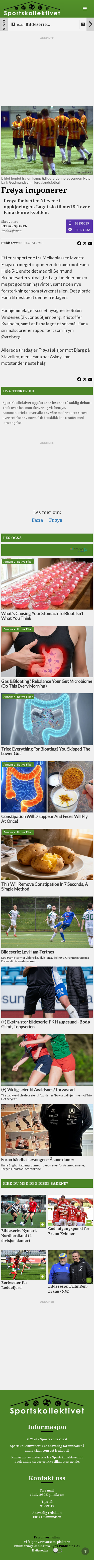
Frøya (55, 520)
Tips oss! (82, 230)
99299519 (82, 223)
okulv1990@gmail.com (47, 1495)
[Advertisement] (47, 71)
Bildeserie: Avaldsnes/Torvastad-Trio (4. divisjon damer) (44, 24)
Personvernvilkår (47, 1537)
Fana (37, 520)
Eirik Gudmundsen (47, 1517)
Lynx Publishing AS (65, 1546)
